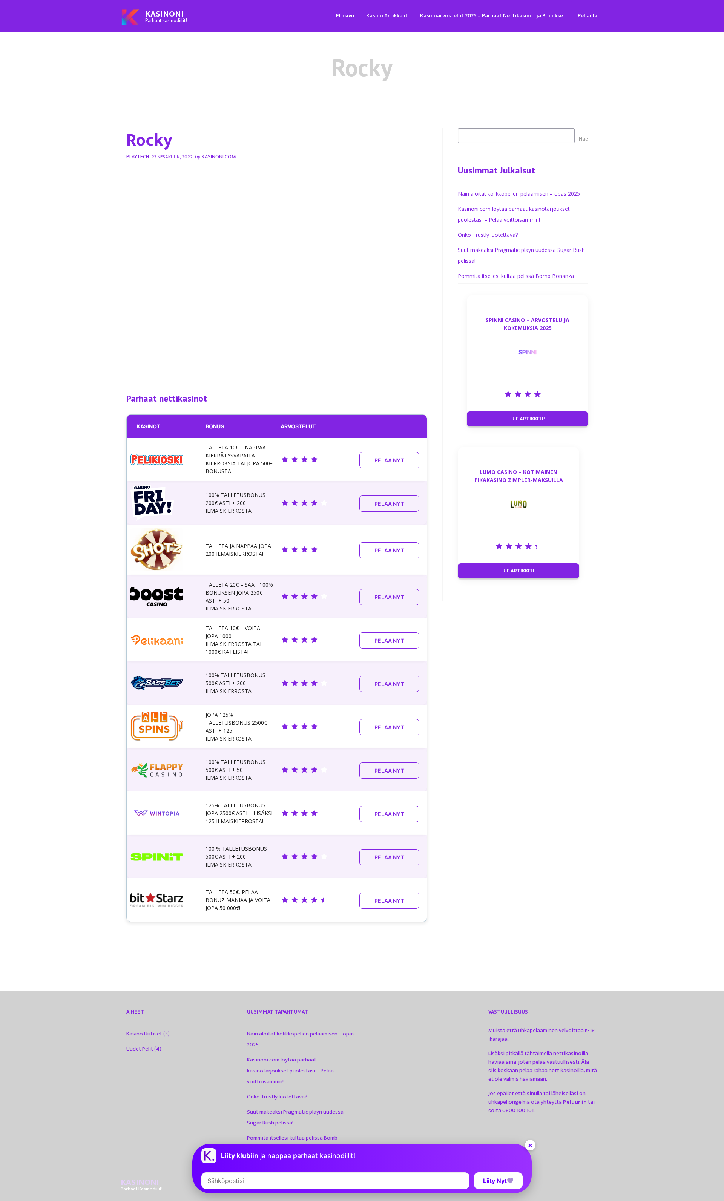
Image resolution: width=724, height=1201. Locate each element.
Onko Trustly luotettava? (488, 234)
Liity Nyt (495, 1180)
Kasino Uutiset (144, 1033)
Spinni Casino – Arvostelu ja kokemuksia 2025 (527, 323)
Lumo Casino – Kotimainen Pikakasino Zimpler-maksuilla (518, 475)
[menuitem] (345, 15)
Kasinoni (164, 14)
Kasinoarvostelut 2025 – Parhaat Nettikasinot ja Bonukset (493, 15)
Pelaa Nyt (389, 460)
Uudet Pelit (139, 1049)
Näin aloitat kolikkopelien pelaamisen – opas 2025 (519, 193)
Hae (583, 138)
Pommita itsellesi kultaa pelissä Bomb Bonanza (516, 275)
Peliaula (587, 15)
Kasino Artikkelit (387, 15)
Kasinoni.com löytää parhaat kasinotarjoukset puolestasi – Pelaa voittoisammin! (290, 1070)
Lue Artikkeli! (527, 418)
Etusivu (345, 15)
